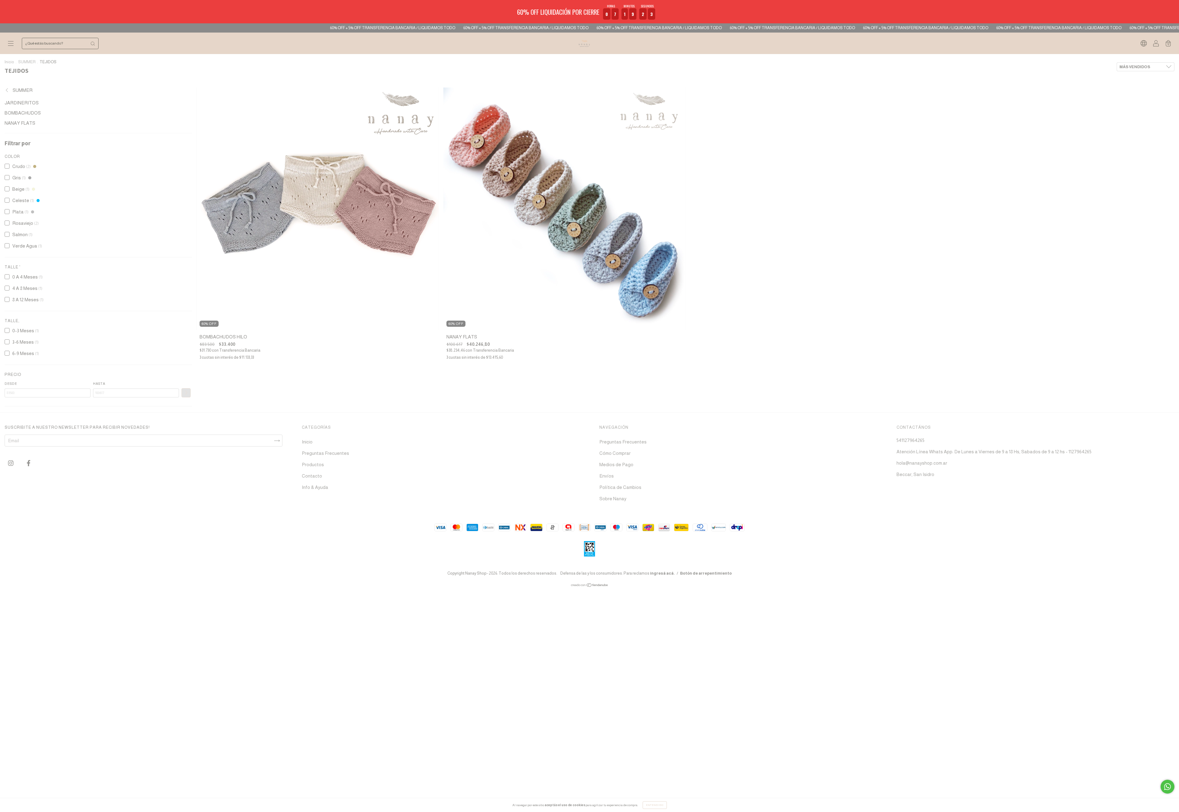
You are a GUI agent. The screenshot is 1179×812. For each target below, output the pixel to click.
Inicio (9, 62)
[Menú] (11, 43)
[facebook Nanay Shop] (28, 463)
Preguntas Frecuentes (325, 453)
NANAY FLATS (20, 123)
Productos (313, 464)
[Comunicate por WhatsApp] (1167, 787)
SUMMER (27, 62)
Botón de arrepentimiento (706, 573)
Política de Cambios (620, 487)
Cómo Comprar (615, 453)
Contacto (312, 475)
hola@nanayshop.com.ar (922, 463)
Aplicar (186, 392)
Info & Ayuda (315, 487)
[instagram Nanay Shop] (11, 463)
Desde (11, 383)
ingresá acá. (662, 573)
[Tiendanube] (589, 585)
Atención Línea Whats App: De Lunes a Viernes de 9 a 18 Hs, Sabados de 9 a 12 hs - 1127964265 (994, 451)
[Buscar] (93, 43)
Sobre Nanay (612, 498)
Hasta (99, 383)
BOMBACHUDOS (23, 112)
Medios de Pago (616, 464)
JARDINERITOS (22, 102)
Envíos (606, 475)
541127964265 (910, 440)
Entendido (654, 805)
